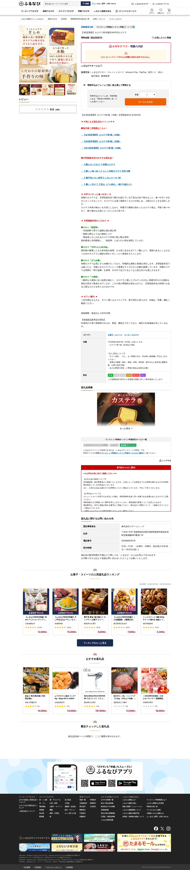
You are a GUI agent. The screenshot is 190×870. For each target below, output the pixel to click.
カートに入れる (145, 102)
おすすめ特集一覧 (107, 800)
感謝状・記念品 (70, 806)
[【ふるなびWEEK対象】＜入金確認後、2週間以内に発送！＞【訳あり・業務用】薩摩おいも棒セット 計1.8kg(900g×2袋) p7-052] (124, 602)
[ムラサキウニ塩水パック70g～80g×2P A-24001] (65, 680)
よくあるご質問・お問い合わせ (105, 3)
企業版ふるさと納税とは (155, 813)
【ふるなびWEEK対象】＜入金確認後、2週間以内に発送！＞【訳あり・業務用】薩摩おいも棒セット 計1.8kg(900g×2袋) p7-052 (124, 618)
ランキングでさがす (30, 11)
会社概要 (27, 867)
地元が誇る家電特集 (108, 813)
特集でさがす (84, 11)
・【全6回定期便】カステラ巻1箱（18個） (101, 141)
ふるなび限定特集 (107, 820)
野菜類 (41, 816)
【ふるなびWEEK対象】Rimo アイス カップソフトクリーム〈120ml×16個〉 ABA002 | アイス (36, 618)
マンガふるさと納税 (154, 810)
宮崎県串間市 (148, 702)
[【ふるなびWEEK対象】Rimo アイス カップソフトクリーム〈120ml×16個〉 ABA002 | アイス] (36, 602)
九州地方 (64, 19)
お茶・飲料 (53, 803)
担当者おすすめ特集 (108, 806)
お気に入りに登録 (162, 37)
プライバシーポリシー (54, 867)
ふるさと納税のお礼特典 (155, 803)
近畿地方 (82, 816)
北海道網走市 (30, 623)
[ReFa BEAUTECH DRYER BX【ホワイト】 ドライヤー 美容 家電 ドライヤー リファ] (95, 680)
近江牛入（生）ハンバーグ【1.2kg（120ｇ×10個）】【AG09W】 (124, 697)
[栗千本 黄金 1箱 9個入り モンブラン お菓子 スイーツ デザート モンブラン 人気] (95, 602)
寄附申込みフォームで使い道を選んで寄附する (109, 85)
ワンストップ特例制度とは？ (157, 800)
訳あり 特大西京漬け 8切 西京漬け (35, 697)
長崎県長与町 (87, 27)
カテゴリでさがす (66, 11)
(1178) (39, 627)
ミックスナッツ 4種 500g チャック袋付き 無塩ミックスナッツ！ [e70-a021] (153, 618)
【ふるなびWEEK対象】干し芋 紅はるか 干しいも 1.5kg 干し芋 (65, 618)
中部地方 (82, 813)
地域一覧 (82, 800)
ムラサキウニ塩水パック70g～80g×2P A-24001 (65, 697)
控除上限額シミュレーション (132, 806)
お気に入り (161, 13)
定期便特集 (105, 810)
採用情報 (70, 867)
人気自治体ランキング (27, 811)
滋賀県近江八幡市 (120, 702)
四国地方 (93, 803)
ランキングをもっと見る (95, 643)
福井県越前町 (148, 623)
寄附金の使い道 (152, 806)
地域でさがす (48, 11)
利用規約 (38, 867)
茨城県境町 (59, 623)
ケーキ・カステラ (115, 19)
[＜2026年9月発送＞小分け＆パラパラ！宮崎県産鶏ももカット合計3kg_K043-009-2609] (154, 680)
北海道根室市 (60, 702)
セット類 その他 (70, 813)
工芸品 (67, 803)
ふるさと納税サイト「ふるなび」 (32, 19)
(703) (98, 627)
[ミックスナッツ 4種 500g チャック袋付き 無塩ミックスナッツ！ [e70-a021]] (154, 602)
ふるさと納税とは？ (129, 800)
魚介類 (41, 813)
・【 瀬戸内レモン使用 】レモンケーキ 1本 (101, 177)
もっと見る (125, 428)
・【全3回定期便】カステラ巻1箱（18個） (101, 134)
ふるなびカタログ (141, 4)
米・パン (42, 803)
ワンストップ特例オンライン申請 (110, 27)
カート (169, 13)
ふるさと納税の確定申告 (130, 813)
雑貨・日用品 (54, 813)
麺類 (51, 810)
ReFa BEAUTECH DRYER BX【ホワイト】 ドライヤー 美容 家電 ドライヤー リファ (94, 697)
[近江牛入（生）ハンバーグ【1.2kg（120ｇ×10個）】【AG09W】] (124, 680)
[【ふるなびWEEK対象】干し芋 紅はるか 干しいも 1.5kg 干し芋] (65, 602)
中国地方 (93, 800)
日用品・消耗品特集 (108, 816)
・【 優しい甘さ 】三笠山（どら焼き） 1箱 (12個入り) (106, 184)
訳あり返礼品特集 (107, 803)
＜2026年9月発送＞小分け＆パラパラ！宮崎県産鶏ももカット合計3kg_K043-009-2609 (154, 697)
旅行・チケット (70, 810)
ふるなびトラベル (162, 4)
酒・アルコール (55, 800)
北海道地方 (83, 803)
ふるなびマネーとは (90, 65)
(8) (38, 706)
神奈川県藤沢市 (31, 702)
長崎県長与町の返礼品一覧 (80, 19)
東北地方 (82, 806)
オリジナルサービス (127, 11)
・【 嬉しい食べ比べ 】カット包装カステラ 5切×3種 (105, 171)
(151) (157, 627)
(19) (97, 706)
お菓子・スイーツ (99, 19)
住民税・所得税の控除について (133, 816)
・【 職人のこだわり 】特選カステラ (98, 164)
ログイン (151, 13)
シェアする (166, 460)
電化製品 (42, 806)
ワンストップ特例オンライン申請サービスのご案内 (122, 453)
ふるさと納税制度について (131, 810)
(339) (69, 627)
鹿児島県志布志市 (120, 623)
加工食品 (68, 800)
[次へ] (167, 691)
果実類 (41, 810)
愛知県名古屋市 (90, 623)
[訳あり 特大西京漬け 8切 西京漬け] (36, 680)
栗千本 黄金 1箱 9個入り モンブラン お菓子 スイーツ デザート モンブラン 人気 (95, 618)
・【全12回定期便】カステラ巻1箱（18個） (101, 148)
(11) (68, 706)
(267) (128, 627)
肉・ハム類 (43, 800)
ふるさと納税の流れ (129, 803)
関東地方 (82, 810)
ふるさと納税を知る (102, 11)
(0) (127, 706)
